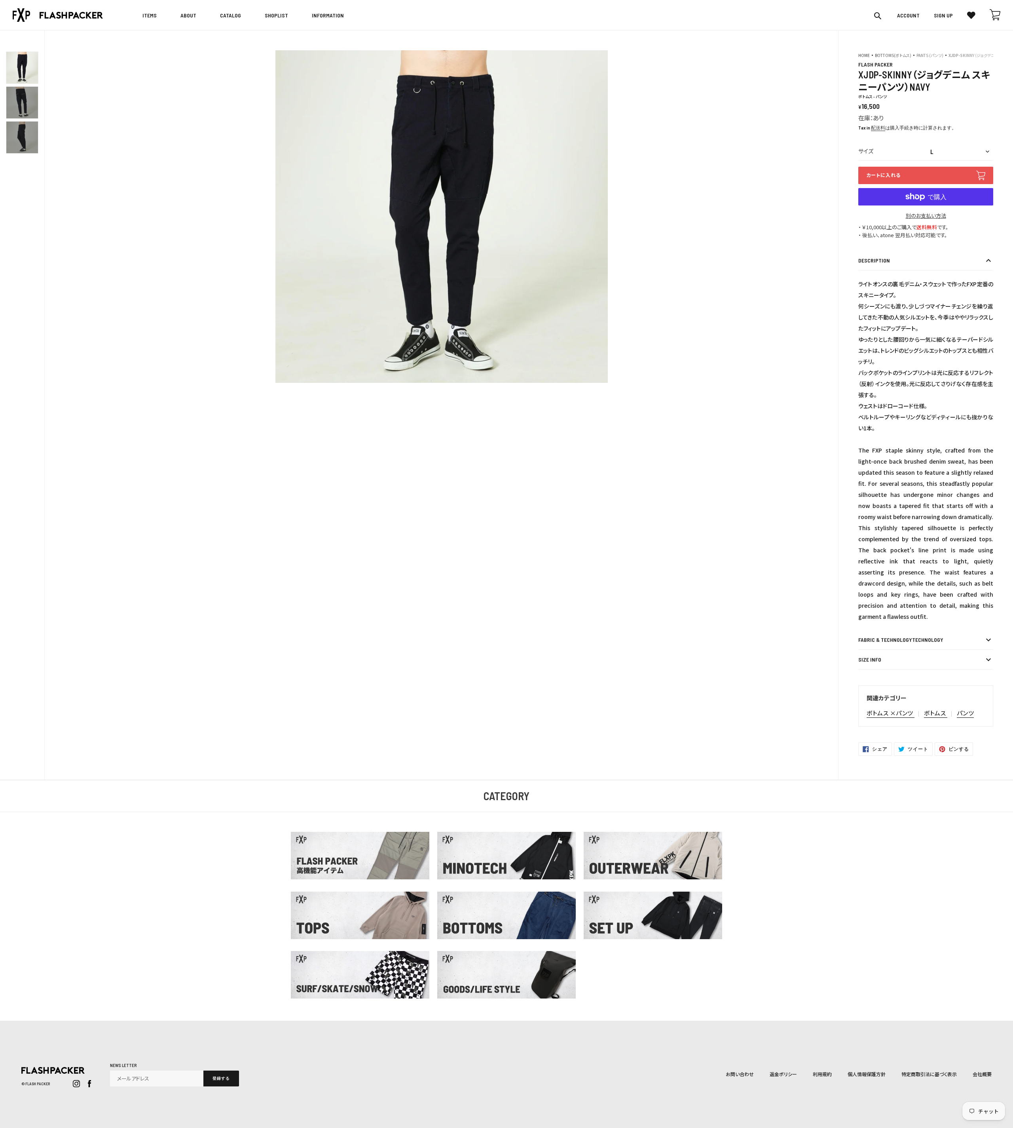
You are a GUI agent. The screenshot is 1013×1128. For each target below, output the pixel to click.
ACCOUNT (908, 15)
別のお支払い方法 (926, 215)
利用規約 (822, 1074)
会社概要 (982, 1074)
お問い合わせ (740, 1074)
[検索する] (878, 15)
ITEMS (149, 15)
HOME (864, 55)
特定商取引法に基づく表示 (929, 1074)
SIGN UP (943, 15)
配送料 (878, 127)
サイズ (865, 151)
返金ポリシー (783, 1074)
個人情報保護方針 (867, 1074)
